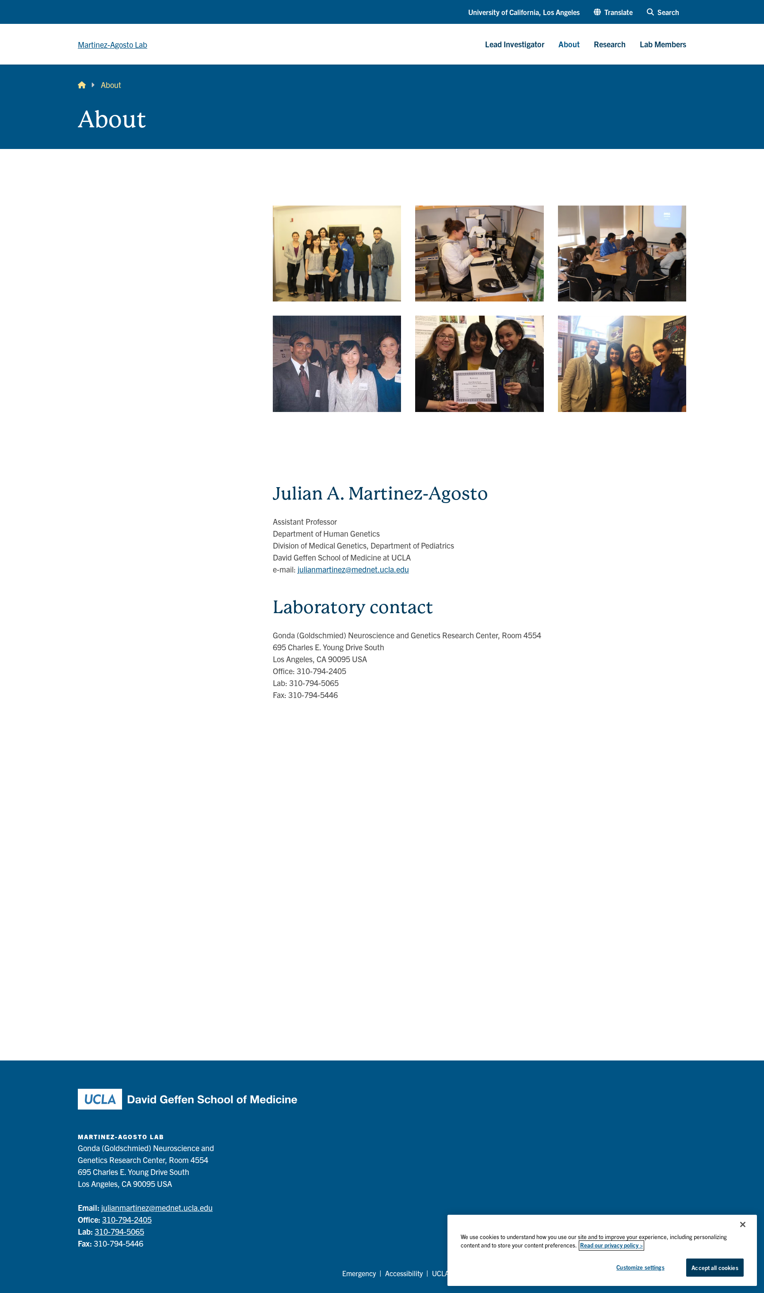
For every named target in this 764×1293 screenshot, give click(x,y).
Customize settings (640, 1267)
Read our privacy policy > (611, 1245)
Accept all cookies (714, 1267)
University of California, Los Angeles (524, 12)
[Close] (743, 1224)
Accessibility (404, 1273)
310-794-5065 (119, 1231)
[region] (602, 1250)
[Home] (82, 85)
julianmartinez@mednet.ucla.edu (353, 569)
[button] (613, 12)
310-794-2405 (127, 1219)
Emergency (359, 1273)
